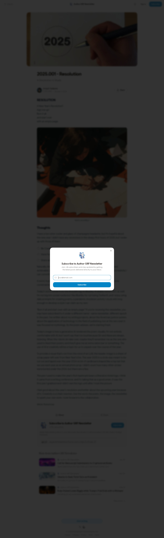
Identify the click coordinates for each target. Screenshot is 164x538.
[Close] (111, 251)
